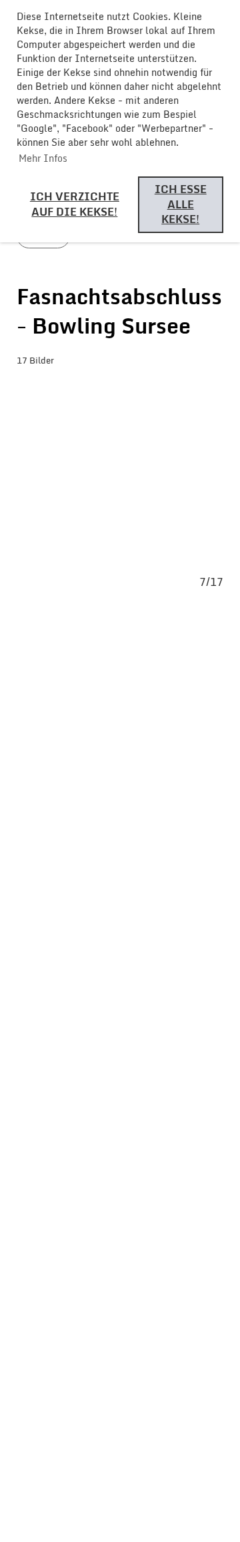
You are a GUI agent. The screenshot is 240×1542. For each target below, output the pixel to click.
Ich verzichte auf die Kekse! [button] (74, 204)
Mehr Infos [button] (43, 158)
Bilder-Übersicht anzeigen (113, 387)
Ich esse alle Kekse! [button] (181, 204)
